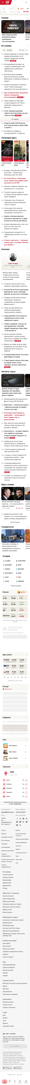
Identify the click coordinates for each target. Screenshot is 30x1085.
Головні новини (8, 874)
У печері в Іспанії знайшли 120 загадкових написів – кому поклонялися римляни (15, 457)
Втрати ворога (7, 912)
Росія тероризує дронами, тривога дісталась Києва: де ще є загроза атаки (16, 113)
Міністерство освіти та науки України (15, 983)
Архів (17, 856)
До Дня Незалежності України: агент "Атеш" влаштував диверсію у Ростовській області (15, 87)
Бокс (4, 1015)
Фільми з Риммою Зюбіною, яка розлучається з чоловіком (15, 187)
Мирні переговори (9, 901)
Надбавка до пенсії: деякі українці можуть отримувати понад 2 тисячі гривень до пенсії (16, 443)
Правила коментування (22, 839)
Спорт (5, 1012)
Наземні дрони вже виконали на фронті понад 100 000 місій (16, 400)
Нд (22, 677)
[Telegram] (26, 818)
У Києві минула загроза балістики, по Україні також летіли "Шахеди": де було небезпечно (16, 363)
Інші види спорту (8, 1026)
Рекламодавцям (5, 847)
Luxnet (20, 1074)
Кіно (4, 962)
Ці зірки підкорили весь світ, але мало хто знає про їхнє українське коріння (16, 226)
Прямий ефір (7, 880)
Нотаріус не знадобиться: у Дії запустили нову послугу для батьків (15, 478)
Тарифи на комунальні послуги (13, 951)
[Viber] (20, 821)
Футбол (5, 1018)
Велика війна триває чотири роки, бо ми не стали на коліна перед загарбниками (11, 276)
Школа (5, 986)
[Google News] (17, 825)
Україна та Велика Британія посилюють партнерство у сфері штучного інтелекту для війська (15, 218)
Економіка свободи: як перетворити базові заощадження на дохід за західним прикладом (11, 547)
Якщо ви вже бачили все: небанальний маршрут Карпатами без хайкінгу (13, 310)
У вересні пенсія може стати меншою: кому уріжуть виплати (15, 285)
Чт (11, 677)
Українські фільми (9, 967)
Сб (18, 677)
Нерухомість (7, 999)
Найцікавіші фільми (9, 965)
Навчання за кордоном (10, 994)
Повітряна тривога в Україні (12, 904)
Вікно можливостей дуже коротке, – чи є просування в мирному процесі (12, 504)
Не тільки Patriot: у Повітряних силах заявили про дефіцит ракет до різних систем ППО (16, 180)
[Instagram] (17, 821)
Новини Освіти (8, 981)
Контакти (18, 846)
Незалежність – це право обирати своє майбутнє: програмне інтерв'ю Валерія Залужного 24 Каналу (16, 434)
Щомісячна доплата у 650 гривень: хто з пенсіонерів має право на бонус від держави (15, 516)
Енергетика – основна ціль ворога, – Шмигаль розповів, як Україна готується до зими (16, 407)
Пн (25, 677)
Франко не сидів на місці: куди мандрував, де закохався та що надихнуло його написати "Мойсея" (15, 347)
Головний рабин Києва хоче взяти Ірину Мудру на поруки (16, 356)
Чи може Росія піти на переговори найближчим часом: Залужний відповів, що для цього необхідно (16, 292)
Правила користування (7, 850)
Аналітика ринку (8, 1002)
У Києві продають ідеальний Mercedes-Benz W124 (14, 450)
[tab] (4, 50)
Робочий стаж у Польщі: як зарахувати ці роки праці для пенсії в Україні (15, 202)
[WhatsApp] (26, 821)
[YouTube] (23, 818)
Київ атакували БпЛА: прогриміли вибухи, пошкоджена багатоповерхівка (9, 38)
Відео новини (7, 484)
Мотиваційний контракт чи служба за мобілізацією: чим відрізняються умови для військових (14, 67)
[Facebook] (17, 818)
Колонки (5, 249)
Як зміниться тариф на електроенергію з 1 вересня (14, 132)
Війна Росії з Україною (11, 893)
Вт (4, 677)
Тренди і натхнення (9, 1007)
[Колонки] (28, 249)
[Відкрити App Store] (17, 1067)
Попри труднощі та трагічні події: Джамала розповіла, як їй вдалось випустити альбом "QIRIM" (16, 57)
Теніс (4, 1020)
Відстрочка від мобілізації (11, 931)
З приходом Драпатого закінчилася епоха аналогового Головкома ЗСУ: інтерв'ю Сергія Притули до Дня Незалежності (16, 467)
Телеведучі (4, 844)
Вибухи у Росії (7, 909)
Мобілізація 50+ (7, 923)
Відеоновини (7, 883)
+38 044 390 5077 (21, 812)
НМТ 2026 (6, 989)
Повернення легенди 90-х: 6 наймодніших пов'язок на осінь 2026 (15, 234)
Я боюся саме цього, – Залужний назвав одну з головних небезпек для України (16, 242)
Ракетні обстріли (8, 896)
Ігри (17, 863)
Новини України (8, 877)
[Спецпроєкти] (28, 527)
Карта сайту (19, 859)
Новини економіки (9, 941)
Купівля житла (7, 1005)
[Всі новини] (28, 46)
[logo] (7, 2)
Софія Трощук (13, 263)
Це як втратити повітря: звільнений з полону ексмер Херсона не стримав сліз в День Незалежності (15, 337)
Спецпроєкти (7, 527)
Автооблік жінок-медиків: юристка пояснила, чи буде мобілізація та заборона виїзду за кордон (16, 78)
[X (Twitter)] (20, 818)
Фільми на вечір (8, 970)
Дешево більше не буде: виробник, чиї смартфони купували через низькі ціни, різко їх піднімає (12, 392)
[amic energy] (21, 592)
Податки (5, 954)
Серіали (5, 975)
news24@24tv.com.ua (7, 812)
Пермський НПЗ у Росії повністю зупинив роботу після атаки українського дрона (15, 318)
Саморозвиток (7, 991)
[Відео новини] (28, 485)
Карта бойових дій (9, 899)
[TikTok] (23, 821)
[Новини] (28, 18)
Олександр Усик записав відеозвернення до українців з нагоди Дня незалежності (15, 210)
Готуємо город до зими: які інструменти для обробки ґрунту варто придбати (16, 194)
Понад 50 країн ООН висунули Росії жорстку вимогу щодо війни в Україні (16, 125)
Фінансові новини (8, 949)
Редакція (3, 833)
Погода (5, 888)
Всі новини (6, 46)
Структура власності (21, 852)
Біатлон (5, 1023)
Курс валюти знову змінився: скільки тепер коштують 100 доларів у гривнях (14, 425)
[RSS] (20, 825)
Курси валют (7, 946)
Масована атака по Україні (11, 907)
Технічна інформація (21, 842)
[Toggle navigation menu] (2, 2)
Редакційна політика (7, 837)
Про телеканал (5, 840)
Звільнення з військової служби (13, 920)
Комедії (5, 973)
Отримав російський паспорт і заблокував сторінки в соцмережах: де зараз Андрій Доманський (15, 301)
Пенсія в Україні (8, 957)
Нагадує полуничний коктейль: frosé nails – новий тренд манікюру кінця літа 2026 (15, 173)
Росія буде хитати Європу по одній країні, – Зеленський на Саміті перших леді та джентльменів (14, 416)
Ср (8, 677)
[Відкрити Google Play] (7, 1067)
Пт (15, 677)
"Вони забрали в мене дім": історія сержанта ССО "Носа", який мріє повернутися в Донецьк (14, 104)
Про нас (3, 830)
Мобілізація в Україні (10, 917)
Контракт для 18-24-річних (11, 928)
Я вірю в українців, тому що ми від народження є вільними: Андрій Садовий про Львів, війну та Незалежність (15, 327)
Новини (4, 18)
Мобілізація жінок (8, 925)
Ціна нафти (6, 943)
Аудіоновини (7, 885)
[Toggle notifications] (26, 2)
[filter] (27, 50)
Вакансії (18, 849)
